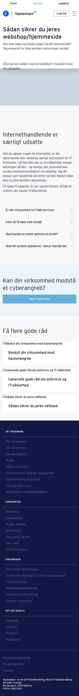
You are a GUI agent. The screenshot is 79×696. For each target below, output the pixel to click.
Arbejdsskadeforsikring (21, 588)
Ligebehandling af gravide (23, 479)
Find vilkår (12, 543)
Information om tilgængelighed (26, 492)
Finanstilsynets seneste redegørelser (30, 473)
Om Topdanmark (17, 441)
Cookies (8, 670)
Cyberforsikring (16, 582)
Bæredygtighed (16, 454)
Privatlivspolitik (13, 664)
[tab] (39, 210)
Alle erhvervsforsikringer (22, 569)
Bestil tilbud (13, 530)
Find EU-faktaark (17, 549)
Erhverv (37, 3)
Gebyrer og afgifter (19, 601)
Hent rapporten (39, 299)
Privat (13, 3)
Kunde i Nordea (16, 524)
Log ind (62, 13)
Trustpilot (12, 633)
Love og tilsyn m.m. (18, 485)
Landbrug (63, 3)
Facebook (12, 620)
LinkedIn (11, 627)
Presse (10, 460)
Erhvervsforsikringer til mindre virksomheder (36, 575)
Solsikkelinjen (15, 518)
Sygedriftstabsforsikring (22, 594)
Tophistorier (14, 639)
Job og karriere (16, 448)
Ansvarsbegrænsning (16, 658)
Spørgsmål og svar (18, 537)
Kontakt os (13, 512)
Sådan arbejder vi (17, 467)
